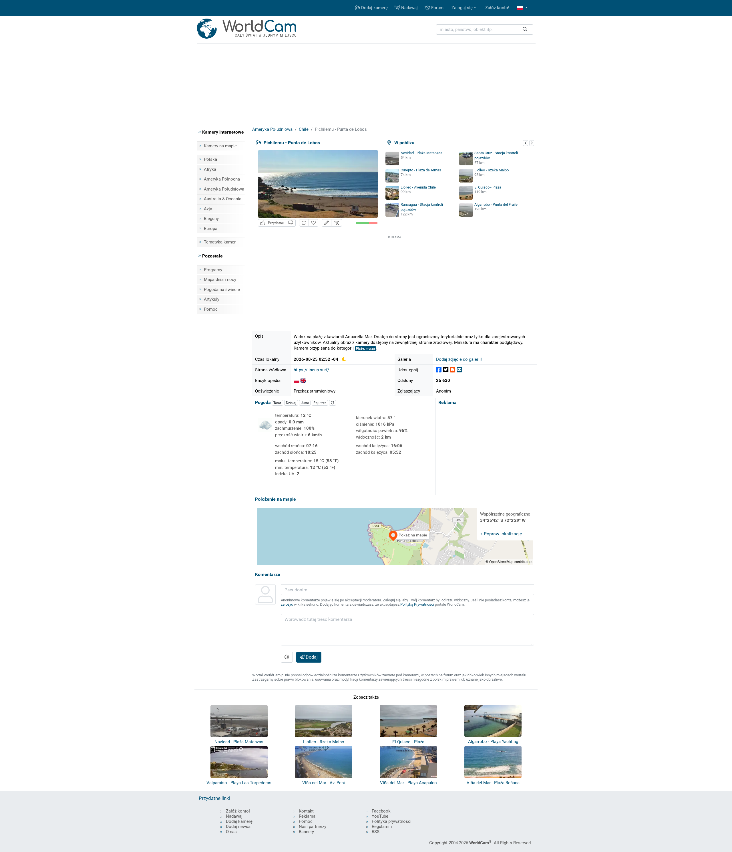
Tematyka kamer (220, 242)
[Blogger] (452, 369)
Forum (436, 7)
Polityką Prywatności (417, 604)
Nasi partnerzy (312, 826)
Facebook (381, 811)
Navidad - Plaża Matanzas (421, 153)
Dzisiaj (291, 403)
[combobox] (484, 29)
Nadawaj (409, 7)
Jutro (305, 403)
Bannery (306, 831)
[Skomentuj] (304, 223)
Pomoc (211, 309)
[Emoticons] (287, 657)
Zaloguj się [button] (462, 7)
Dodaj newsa (238, 826)
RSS (375, 831)
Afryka (210, 169)
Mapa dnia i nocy (220, 279)
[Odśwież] (332, 403)
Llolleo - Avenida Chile (418, 187)
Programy (213, 269)
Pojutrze (319, 403)
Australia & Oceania (222, 198)
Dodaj (311, 657)
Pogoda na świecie (222, 289)
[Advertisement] (395, 280)
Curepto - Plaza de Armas (421, 170)
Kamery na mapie (220, 145)
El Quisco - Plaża (487, 187)
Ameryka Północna (222, 179)
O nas (231, 831)
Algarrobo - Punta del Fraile (496, 204)
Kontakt (306, 811)
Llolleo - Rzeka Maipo (491, 170)
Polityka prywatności (391, 821)
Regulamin (382, 826)
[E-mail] (459, 369)
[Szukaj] (525, 29)
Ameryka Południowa (224, 189)
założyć (287, 604)
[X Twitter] (445, 369)
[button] (522, 7)
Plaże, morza (365, 348)
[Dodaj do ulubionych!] (313, 223)
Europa (210, 228)
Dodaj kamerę (374, 7)
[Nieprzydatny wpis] (291, 223)
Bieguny (211, 218)
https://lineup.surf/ (311, 369)
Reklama (307, 816)
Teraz (277, 403)
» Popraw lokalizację (501, 533)
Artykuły (211, 299)
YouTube (380, 816)
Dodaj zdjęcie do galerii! (459, 359)
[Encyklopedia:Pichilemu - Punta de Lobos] (296, 380)
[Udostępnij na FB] (438, 369)
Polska (210, 159)
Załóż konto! (497, 7)
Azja (208, 208)
